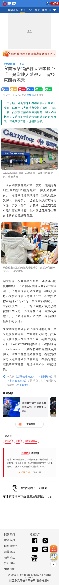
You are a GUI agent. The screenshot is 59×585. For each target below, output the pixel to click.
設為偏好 (4, 91)
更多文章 (37, 472)
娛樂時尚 (13, 10)
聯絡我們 (9, 540)
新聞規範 (9, 551)
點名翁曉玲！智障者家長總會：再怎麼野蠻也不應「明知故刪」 (33, 54)
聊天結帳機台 (31, 441)
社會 (37, 10)
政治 (30, 10)
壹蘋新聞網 (9, 63)
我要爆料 (21, 91)
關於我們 (9, 534)
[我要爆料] (53, 548)
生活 (22, 10)
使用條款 (9, 557)
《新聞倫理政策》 (25, 376)
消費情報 (9, 569)
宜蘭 (18, 441)
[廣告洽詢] (53, 556)
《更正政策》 (21, 384)
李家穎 (30, 95)
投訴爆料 (9, 563)
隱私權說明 (9, 546)
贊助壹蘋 (13, 91)
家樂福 (8, 441)
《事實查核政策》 (17, 380)
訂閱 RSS (25, 472)
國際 (44, 10)
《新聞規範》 (46, 376)
